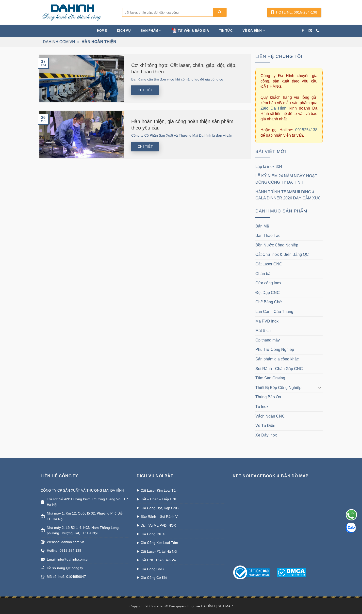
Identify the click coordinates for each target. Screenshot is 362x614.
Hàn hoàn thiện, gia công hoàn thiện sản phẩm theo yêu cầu (182, 124)
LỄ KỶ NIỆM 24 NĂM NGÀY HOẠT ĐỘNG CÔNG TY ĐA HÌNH (286, 179)
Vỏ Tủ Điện (265, 425)
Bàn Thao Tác (267, 235)
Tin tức (225, 30)
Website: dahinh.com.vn (65, 542)
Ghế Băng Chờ (268, 302)
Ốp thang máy (267, 340)
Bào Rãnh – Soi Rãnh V (159, 516)
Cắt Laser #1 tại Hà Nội (159, 551)
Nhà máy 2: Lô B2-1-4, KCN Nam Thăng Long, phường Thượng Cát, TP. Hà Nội (83, 530)
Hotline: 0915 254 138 (64, 550)
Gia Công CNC (152, 569)
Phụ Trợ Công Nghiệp (274, 349)
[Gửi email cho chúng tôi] (310, 31)
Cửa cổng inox (268, 283)
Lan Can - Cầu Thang (274, 311)
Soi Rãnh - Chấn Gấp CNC (279, 369)
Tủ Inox (261, 406)
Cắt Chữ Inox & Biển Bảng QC (282, 254)
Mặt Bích (263, 330)
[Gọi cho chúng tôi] (317, 31)
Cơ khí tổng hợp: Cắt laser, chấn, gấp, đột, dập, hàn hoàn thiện (184, 68)
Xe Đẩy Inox (266, 435)
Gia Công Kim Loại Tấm (159, 543)
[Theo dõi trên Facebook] (303, 31)
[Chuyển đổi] (320, 387)
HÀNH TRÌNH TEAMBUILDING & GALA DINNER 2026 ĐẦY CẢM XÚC (288, 195)
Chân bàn (264, 274)
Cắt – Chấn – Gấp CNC (159, 499)
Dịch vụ (124, 30)
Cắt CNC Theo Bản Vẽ (158, 560)
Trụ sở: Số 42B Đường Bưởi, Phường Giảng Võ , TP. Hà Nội (87, 501)
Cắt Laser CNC (268, 264)
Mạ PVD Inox (267, 321)
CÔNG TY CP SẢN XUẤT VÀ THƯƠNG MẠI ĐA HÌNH (82, 490)
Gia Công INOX (153, 534)
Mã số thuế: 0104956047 (66, 577)
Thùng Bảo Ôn (268, 397)
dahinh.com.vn (59, 42)
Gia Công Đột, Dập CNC (160, 508)
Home (102, 30)
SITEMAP (225, 606)
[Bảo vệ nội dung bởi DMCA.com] (291, 572)
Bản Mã (262, 226)
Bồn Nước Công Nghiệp (276, 245)
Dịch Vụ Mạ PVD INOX (158, 525)
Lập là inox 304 (268, 166)
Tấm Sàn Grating (270, 378)
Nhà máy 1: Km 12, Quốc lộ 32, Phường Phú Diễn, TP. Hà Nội (86, 516)
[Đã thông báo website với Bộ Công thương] (254, 572)
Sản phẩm (149, 30)
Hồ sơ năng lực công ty (65, 568)
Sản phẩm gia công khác (277, 359)
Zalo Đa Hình (273, 108)
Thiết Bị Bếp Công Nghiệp (278, 388)
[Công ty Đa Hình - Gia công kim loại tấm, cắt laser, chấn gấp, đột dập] (78, 12)
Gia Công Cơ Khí (154, 578)
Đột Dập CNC (267, 293)
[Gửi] (219, 12)
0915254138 (306, 130)
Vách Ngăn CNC (270, 416)
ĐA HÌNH (208, 606)
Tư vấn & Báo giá (193, 30)
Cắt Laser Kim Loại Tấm (160, 490)
